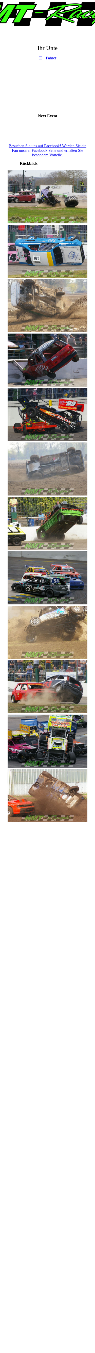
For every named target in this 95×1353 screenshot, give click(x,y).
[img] (47, 14)
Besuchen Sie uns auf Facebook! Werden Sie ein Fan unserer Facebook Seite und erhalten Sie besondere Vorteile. (47, 150)
